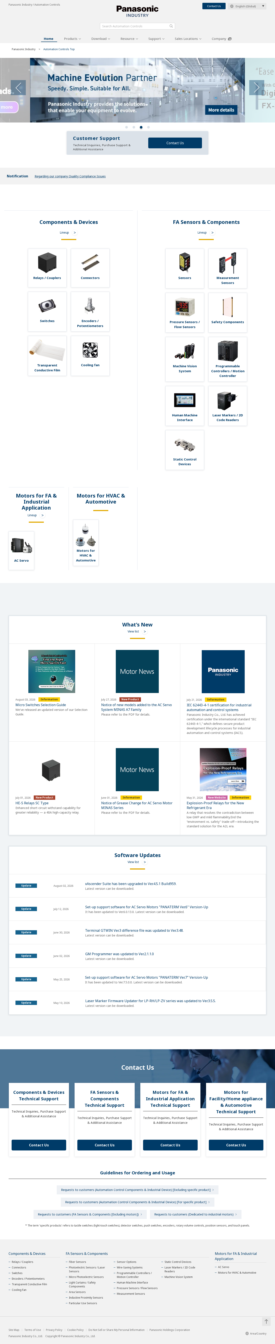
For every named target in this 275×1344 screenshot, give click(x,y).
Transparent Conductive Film (29, 1284)
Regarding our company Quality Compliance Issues (70, 176)
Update (26, 885)
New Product (130, 699)
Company (219, 38)
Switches (17, 1273)
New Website (217, 797)
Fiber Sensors (77, 1262)
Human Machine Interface (132, 1282)
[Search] (171, 26)
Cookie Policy (75, 1330)
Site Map (14, 1330)
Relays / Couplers (22, 1262)
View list (133, 631)
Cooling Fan (19, 1290)
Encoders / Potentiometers (28, 1278)
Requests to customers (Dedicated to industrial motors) (194, 1214)
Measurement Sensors (131, 1294)
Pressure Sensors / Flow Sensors (137, 1288)
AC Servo (223, 1267)
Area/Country (258, 1333)
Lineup (64, 232)
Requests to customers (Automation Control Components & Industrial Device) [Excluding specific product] (136, 1190)
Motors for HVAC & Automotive (237, 1272)
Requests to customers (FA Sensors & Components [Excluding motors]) (88, 1214)
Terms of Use (32, 1330)
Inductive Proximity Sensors (86, 1297)
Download (99, 38)
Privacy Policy (54, 1330)
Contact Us (214, 6)
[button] (126, 127)
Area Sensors (77, 1292)
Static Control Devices (178, 1262)
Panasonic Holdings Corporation (170, 1330)
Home (48, 38)
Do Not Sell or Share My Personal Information (117, 1330)
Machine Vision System (179, 1277)
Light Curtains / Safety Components (82, 1284)
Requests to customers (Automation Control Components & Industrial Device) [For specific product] (135, 1202)
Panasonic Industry (23, 49)
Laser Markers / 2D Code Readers (180, 1269)
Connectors (19, 1267)
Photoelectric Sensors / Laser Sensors (87, 1269)
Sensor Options (126, 1262)
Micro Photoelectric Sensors (86, 1277)
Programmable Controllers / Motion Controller (134, 1275)
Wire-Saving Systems (130, 1267)
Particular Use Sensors (83, 1303)
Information (49, 699)
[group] (137, 90)
